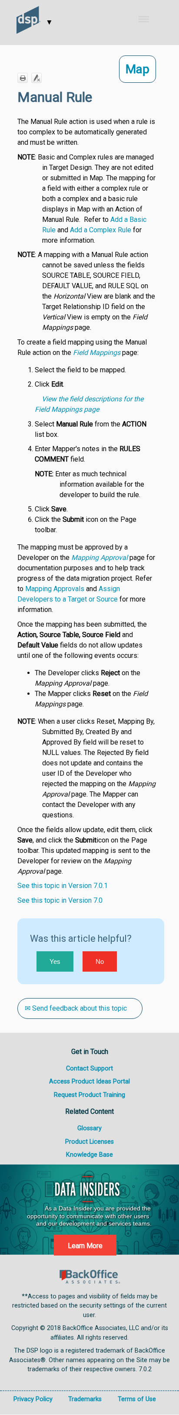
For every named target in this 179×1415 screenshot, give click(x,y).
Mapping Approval (99, 557)
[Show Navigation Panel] (149, 19)
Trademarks (85, 1399)
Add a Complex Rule (100, 230)
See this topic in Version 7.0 (60, 900)
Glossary (89, 1128)
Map (137, 69)
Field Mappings (96, 352)
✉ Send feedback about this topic (76, 1008)
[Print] (22, 78)
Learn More (85, 1246)
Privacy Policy (33, 1399)
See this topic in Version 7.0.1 (62, 886)
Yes (55, 961)
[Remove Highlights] (36, 78)
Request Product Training (89, 1095)
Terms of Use (137, 1399)
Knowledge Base (89, 1154)
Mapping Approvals (54, 589)
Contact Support (89, 1068)
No (100, 961)
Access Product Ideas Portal (89, 1081)
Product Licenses (89, 1141)
